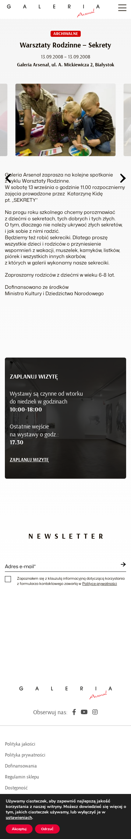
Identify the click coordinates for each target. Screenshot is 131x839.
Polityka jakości (20, 744)
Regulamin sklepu (22, 776)
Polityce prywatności (99, 583)
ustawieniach (19, 817)
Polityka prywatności (25, 755)
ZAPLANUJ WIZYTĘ (29, 459)
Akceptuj (19, 829)
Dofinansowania (21, 766)
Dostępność (16, 787)
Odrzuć (47, 829)
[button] (8, 178)
